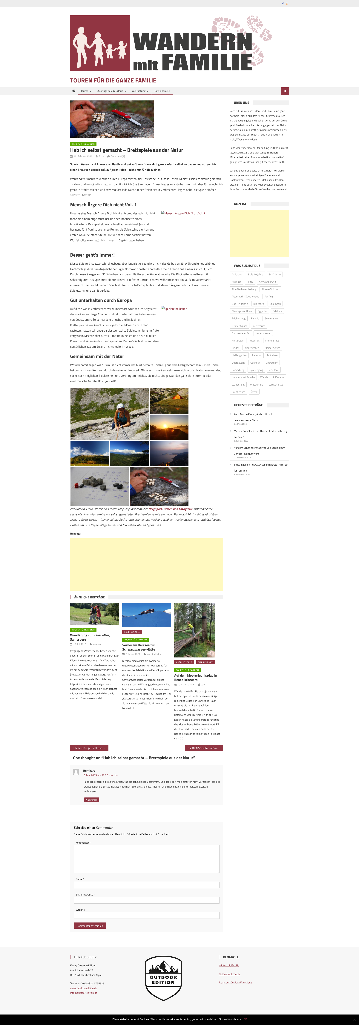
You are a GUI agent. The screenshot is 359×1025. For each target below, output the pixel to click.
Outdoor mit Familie (229, 974)
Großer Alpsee (239, 326)
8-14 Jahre (275, 274)
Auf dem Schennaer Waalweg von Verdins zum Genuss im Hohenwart (259, 451)
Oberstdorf (272, 363)
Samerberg (238, 370)
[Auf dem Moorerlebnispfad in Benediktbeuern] (198, 630)
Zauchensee (238, 392)
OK (245, 1019)
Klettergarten (239, 355)
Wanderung (238, 384)
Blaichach (258, 304)
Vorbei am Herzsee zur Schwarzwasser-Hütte (138, 647)
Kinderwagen (252, 348)
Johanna (97, 644)
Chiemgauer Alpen (242, 311)
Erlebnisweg (239, 318)
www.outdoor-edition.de (83, 988)
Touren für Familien (83, 144)
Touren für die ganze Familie (113, 80)
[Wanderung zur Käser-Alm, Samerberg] (94, 614)
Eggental (262, 311)
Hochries (255, 340)
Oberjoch (255, 363)
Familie (255, 318)
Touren (84, 91)
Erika (101, 156)
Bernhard (89, 770)
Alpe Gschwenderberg (244, 289)
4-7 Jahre (237, 274)
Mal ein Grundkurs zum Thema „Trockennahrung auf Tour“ (260, 434)
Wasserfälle (256, 384)
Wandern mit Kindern (272, 377)
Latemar (257, 355)
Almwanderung (267, 282)
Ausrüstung (138, 91)
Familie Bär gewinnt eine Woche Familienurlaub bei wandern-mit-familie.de (91, 748)
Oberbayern (238, 363)
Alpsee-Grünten (270, 289)
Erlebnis (277, 311)
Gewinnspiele (162, 91)
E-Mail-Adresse (85, 894)
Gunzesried (259, 326)
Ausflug (269, 296)
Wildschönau (276, 384)
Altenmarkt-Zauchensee (245, 296)
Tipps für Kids (206, 662)
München (272, 355)
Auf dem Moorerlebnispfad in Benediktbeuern (195, 677)
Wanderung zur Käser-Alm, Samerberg (90, 637)
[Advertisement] (146, 564)
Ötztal (254, 392)
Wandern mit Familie (243, 377)
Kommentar (83, 843)
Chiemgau (275, 304)
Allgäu (250, 282)
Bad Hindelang (240, 304)
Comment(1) (118, 156)
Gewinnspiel (271, 318)
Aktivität (236, 282)
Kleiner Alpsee (272, 348)
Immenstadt (272, 340)
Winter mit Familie (229, 965)
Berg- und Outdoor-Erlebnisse (235, 982)
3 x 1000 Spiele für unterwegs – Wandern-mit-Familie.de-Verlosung (205, 748)
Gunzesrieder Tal (241, 333)
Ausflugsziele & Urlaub (110, 91)
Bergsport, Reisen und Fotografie (170, 509)
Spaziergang (256, 370)
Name (80, 879)
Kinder (235, 348)
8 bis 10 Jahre (255, 274)
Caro (203, 684)
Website (80, 910)
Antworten (91, 800)
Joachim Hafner (154, 654)
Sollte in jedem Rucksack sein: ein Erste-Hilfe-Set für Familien (261, 467)
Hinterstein (238, 340)
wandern (274, 370)
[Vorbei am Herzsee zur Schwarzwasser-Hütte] (146, 615)
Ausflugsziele (132, 632)
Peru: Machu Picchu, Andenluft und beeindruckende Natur (253, 417)
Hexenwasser (263, 333)
